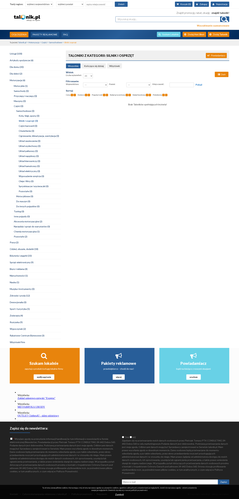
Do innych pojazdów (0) (28, 206)
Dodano (81, 95)
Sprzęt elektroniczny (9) (21, 262)
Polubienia (157, 95)
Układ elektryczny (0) (29, 171)
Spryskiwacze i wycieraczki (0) (33, 186)
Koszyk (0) (185, 4)
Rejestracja (221, 4)
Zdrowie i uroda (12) (20, 295)
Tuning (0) (19, 211)
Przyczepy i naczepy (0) (25, 96)
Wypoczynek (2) (18, 328)
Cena (68, 95)
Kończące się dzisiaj (94, 66)
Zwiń (223, 74)
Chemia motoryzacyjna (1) (27, 231)
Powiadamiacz (218, 55)
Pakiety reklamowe (118, 363)
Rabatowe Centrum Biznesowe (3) (27, 335)
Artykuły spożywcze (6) (21, 60)
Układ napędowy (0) (29, 156)
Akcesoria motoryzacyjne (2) (28, 221)
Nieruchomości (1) (19, 275)
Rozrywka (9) (16, 322)
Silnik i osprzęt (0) (28, 120)
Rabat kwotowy (139, 95)
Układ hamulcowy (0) (29, 166)
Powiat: (112, 84)
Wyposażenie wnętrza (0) (31, 176)
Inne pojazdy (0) (22, 216)
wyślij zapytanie (44, 377)
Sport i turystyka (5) (20, 309)
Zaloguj (203, 4)
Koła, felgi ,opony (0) (29, 115)
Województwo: (72, 84)
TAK (126, 437)
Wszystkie (73, 66)
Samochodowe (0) (25, 111)
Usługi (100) (16, 53)
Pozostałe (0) (25, 191)
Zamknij (119, 494)
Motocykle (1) (21, 86)
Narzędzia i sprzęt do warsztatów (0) (32, 226)
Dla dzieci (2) (16, 73)
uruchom (194, 377)
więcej (118, 377)
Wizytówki (114, 66)
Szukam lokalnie (43, 363)
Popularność (97, 95)
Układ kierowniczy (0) (29, 161)
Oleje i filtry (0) (26, 181)
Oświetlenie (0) (26, 130)
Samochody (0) (21, 91)
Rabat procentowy (117, 95)
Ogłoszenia (19, 34)
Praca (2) (14, 242)
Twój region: (16, 4)
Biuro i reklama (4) (18, 269)
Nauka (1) (14, 282)
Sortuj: (69, 90)
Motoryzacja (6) (17, 80)
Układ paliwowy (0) (28, 151)
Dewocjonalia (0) (18, 302)
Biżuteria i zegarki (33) (21, 255)
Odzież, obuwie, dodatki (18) (24, 249)
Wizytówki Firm (17, 342)
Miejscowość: (158, 84)
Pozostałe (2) (20, 236)
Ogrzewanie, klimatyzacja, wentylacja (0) (39, 136)
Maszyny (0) (20, 101)
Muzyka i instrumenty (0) (22, 289)
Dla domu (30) (17, 67)
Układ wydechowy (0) (29, 146)
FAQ (65, 34)
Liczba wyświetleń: (74, 75)
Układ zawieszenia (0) (29, 141)
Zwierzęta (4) (16, 315)
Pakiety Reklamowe (45, 34)
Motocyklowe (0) (24, 196)
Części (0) (18, 106)
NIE (134, 437)
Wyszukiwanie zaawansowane (213, 25)
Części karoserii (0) (28, 125)
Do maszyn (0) (23, 201)
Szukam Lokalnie (170, 34)
